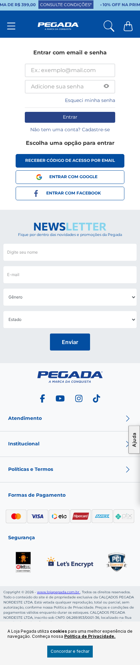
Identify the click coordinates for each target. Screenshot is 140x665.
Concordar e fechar (70, 651)
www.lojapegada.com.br (58, 592)
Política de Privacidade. (90, 636)
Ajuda (134, 439)
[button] (106, 86)
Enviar (70, 342)
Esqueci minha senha (90, 100)
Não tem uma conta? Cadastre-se (70, 129)
